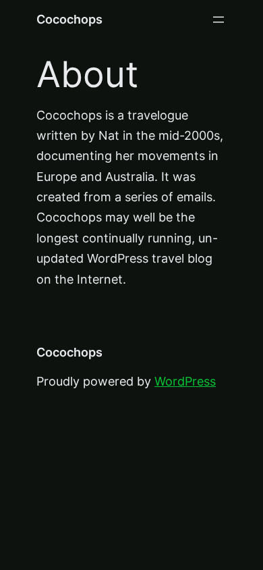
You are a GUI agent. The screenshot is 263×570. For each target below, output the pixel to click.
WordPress (185, 381)
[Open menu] (218, 19)
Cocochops (69, 19)
